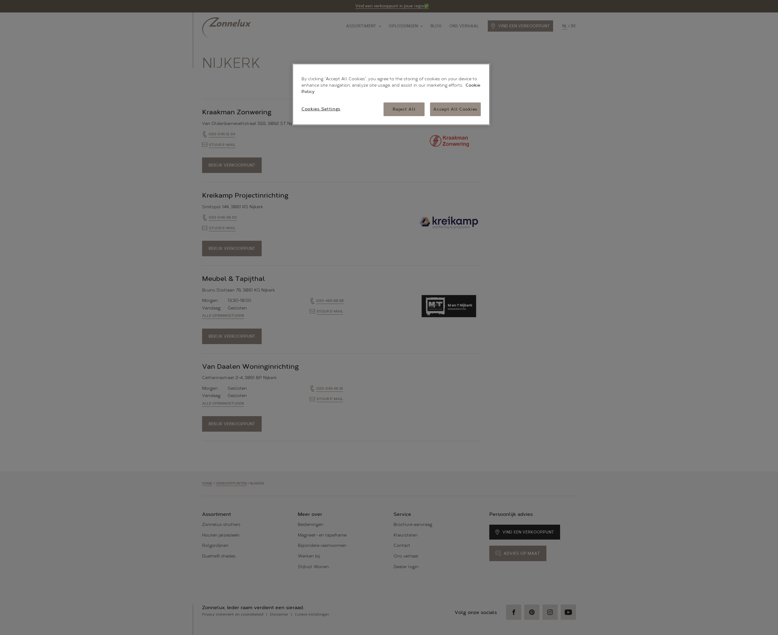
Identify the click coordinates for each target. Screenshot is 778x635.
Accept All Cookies (455, 109)
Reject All (404, 109)
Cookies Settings (320, 109)
